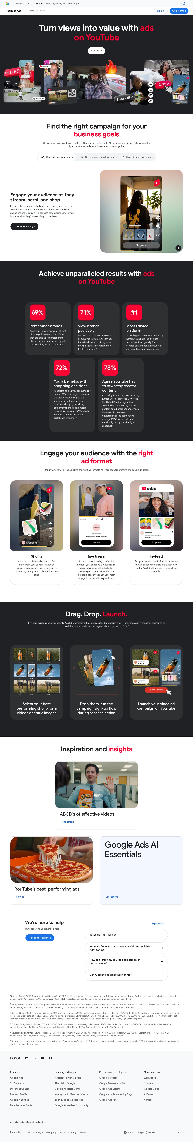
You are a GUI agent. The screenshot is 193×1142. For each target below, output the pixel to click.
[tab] (57, 157)
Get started (179, 10)
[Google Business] (7, 3)
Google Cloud (151, 1088)
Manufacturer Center (21, 1105)
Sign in (160, 10)
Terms (83, 1132)
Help (130, 1132)
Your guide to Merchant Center (72, 1094)
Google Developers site (112, 1083)
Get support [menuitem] (74, 3)
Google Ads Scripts (109, 1088)
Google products (55, 1132)
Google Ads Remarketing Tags (115, 1094)
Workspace (150, 1077)
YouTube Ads (17, 1083)
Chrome (148, 1083)
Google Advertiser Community (71, 1105)
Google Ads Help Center (68, 1088)
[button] (178, 248)
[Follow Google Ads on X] (34, 1058)
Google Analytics (19, 1100)
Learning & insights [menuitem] (55, 3)
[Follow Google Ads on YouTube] (42, 1058)
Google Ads (16, 1077)
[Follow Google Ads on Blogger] (26, 1058)
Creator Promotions (35, 10)
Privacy (72, 1132)
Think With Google (65, 1083)
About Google (35, 1132)
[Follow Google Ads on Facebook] (50, 1058)
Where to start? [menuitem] (24, 3)
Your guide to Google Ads (69, 1100)
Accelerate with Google (68, 1077)
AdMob (148, 1100)
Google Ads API (107, 1100)
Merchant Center (19, 1088)
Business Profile (18, 1094)
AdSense (148, 1094)
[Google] (15, 1132)
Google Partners (108, 1077)
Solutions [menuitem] (39, 3)
